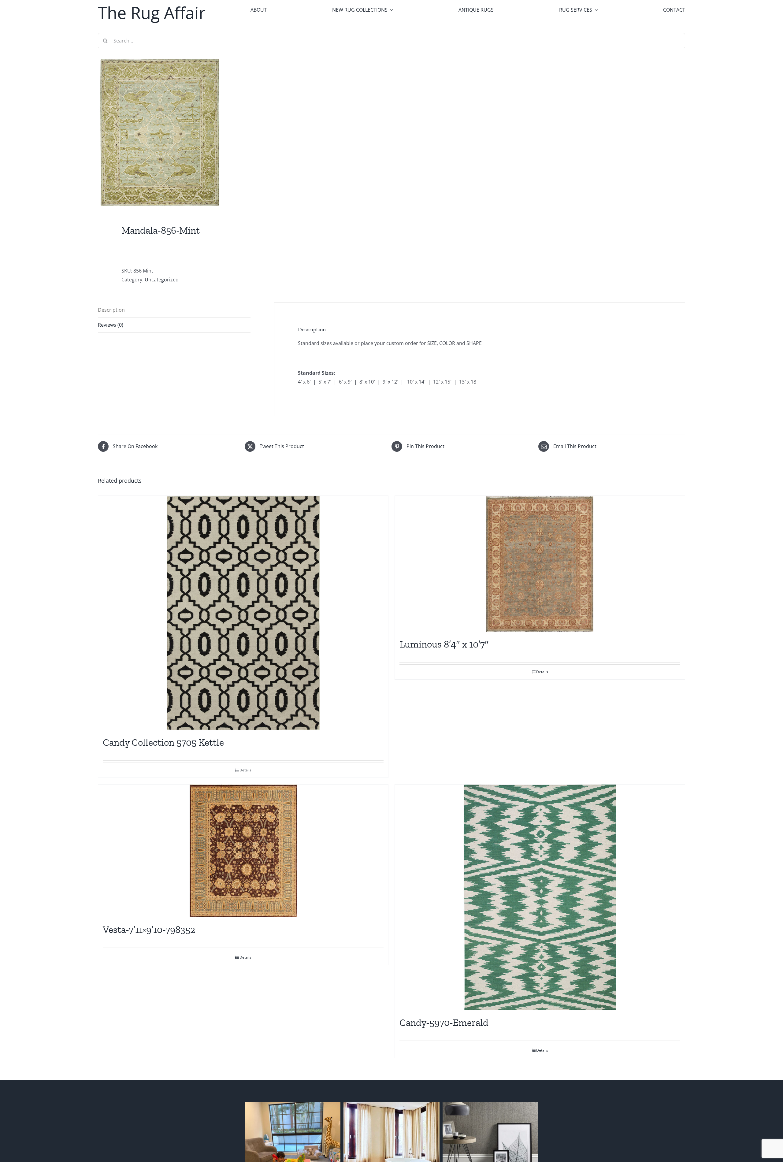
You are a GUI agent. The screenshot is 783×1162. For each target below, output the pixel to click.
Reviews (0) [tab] (110, 324)
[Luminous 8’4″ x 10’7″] (540, 564)
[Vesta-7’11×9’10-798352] (243, 851)
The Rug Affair (152, 12)
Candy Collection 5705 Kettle (163, 742)
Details (245, 770)
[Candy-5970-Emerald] (540, 897)
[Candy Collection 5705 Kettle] (243, 613)
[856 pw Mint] (239, 132)
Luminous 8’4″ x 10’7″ (444, 644)
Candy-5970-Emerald (443, 1022)
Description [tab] (111, 309)
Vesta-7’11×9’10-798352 (149, 929)
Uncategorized (162, 279)
